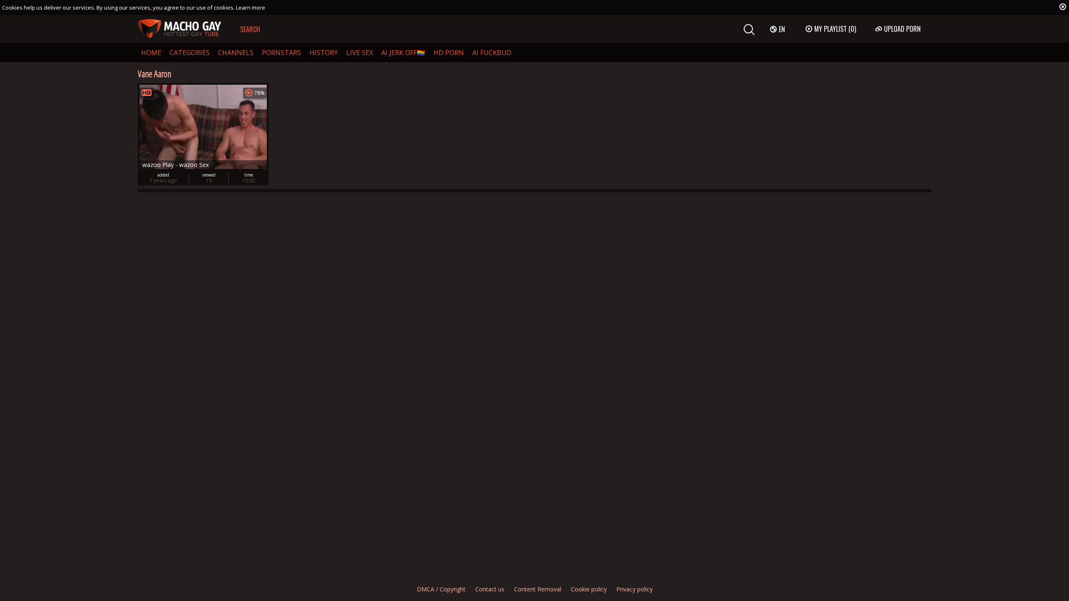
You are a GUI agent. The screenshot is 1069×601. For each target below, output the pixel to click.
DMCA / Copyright (441, 589)
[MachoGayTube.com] (179, 29)
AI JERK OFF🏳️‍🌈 (403, 52)
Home (151, 52)
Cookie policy (589, 589)
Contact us (489, 589)
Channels (235, 52)
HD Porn (448, 52)
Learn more (250, 7)
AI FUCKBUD (492, 52)
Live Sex (359, 52)
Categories (190, 52)
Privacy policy (634, 589)
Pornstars (281, 52)
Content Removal (537, 589)
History (323, 52)
